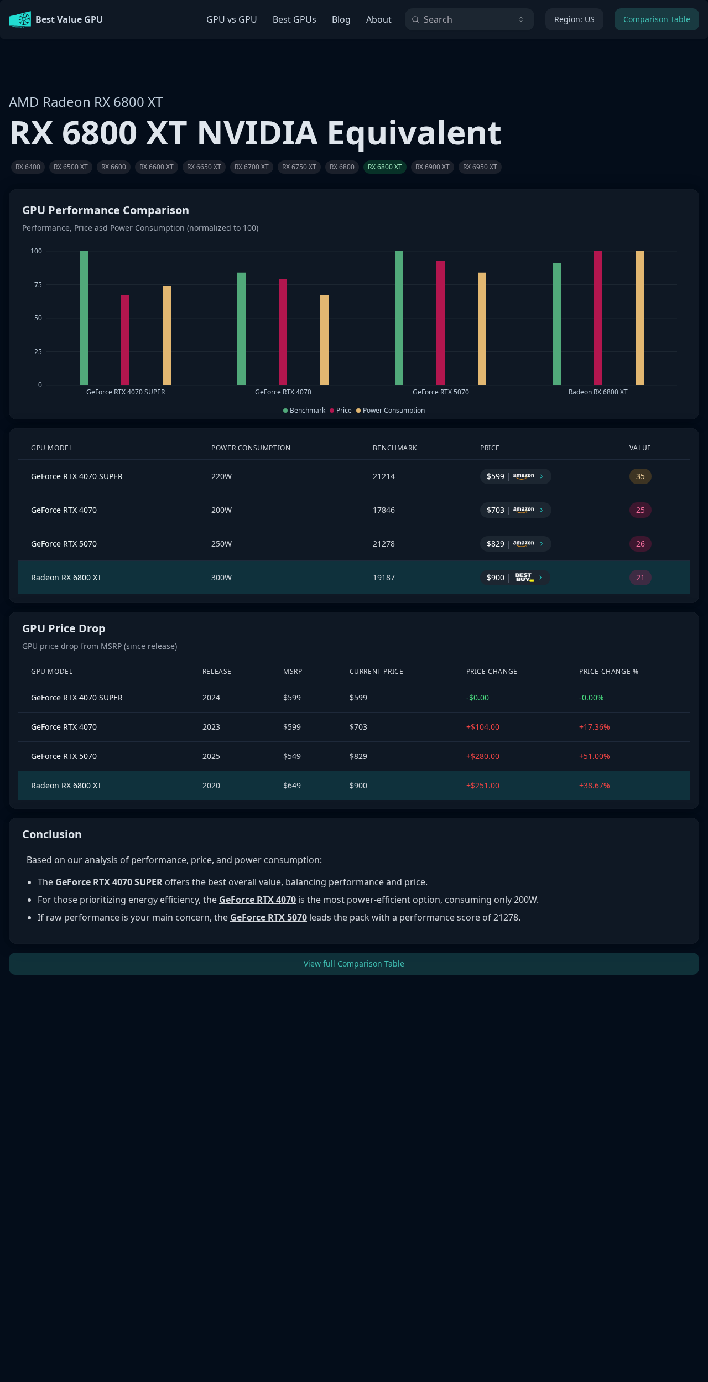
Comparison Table (656, 19)
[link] (28, 167)
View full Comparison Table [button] (354, 963)
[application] (354, 322)
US (574, 19)
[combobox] (469, 19)
